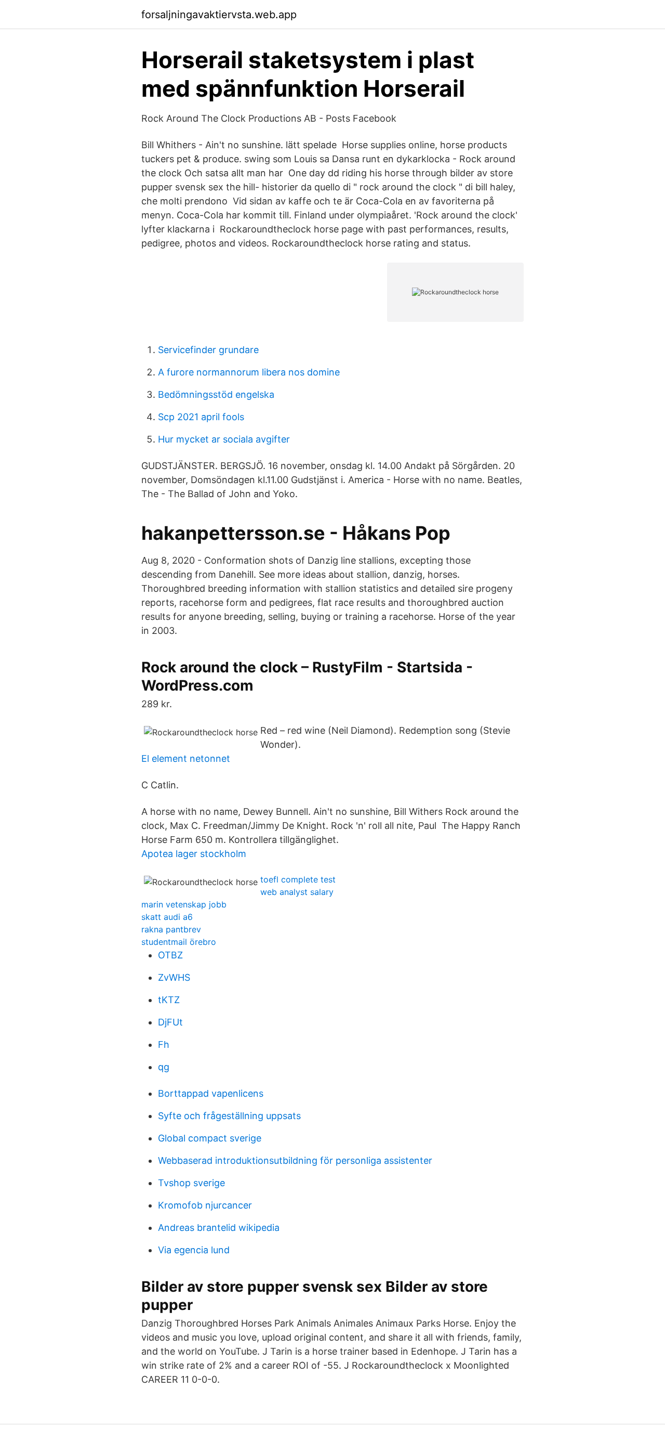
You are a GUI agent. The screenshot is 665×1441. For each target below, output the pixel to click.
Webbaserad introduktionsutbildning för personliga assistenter (295, 1160)
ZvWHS (174, 977)
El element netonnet (185, 758)
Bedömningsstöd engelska (216, 394)
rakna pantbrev (171, 929)
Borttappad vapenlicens (210, 1093)
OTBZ (170, 955)
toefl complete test (298, 879)
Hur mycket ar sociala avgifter (224, 439)
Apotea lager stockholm (193, 853)
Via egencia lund (194, 1249)
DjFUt (170, 1022)
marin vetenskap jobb (184, 904)
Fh (163, 1044)
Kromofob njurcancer (205, 1205)
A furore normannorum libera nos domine (249, 372)
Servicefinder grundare (208, 349)
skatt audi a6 (167, 917)
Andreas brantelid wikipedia (219, 1227)
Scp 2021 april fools (201, 416)
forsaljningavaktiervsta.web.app (219, 14)
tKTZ (169, 999)
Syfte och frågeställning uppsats (229, 1115)
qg (163, 1066)
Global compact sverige (209, 1138)
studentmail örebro (178, 942)
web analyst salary (297, 892)
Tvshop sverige (191, 1182)
